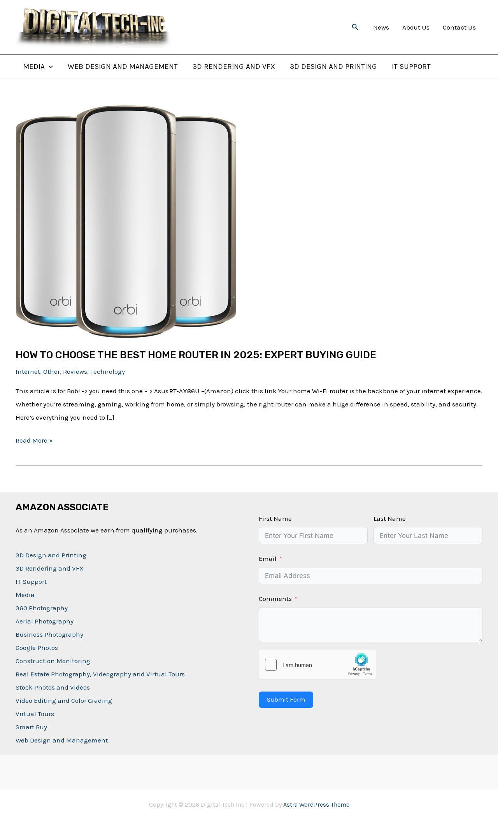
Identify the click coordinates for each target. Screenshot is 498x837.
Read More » (34, 441)
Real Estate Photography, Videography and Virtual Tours (100, 674)
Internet (28, 371)
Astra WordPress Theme (316, 804)
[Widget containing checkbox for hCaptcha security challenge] (317, 664)
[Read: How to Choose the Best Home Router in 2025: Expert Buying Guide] (126, 221)
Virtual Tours (35, 714)
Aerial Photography (45, 621)
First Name (275, 518)
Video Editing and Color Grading (64, 700)
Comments (275, 598)
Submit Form (286, 699)
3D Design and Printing (333, 66)
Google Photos (37, 647)
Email (268, 558)
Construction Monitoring (53, 661)
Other (51, 371)
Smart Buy (31, 727)
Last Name (390, 518)
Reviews (75, 371)
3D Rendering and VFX (234, 66)
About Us (416, 27)
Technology (107, 371)
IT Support (411, 66)
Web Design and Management (123, 66)
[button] (355, 27)
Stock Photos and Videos (53, 687)
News (381, 27)
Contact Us (459, 27)
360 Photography (42, 608)
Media (34, 66)
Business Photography (49, 634)
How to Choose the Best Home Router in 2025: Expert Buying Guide (196, 355)
